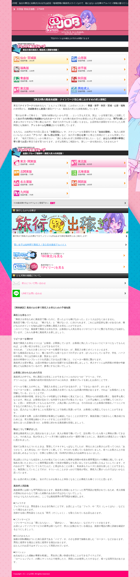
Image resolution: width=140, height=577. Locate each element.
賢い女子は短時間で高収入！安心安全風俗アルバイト (40, 244)
